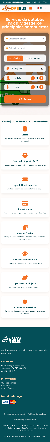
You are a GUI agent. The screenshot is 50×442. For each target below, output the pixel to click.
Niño (17, 87)
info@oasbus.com (15, 365)
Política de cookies (37, 414)
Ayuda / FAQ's (7, 388)
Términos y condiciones (25, 419)
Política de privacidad (14, 414)
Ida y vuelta (35, 58)
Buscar (27, 99)
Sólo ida (16, 58)
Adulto (18, 78)
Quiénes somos (8, 382)
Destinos (5, 385)
